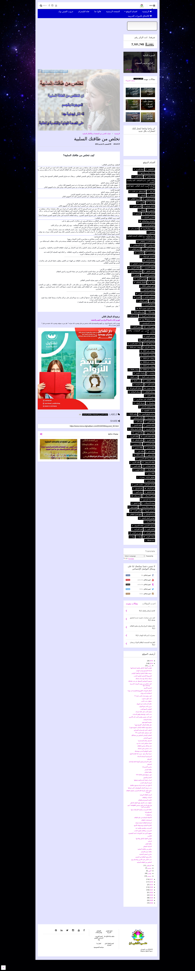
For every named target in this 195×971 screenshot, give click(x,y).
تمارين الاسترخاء (147, 767)
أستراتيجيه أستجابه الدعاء (144, 756)
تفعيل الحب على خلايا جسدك (144, 712)
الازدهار (152, 191)
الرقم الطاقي (136, 249)
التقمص (138, 214)
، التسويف (151, 169)
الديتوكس (151, 245)
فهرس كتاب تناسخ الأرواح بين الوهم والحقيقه (105, 320)
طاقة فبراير (150, 448)
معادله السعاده (147, 719)
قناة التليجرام (84, 11)
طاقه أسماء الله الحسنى (146, 459)
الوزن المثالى (143, 301)
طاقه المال (150, 470)
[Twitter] (67, 930)
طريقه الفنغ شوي (147, 722)
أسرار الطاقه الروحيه (146, 795)
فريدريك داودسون (148, 499)
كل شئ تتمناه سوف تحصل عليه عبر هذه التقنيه (148, 101)
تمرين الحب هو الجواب (145, 706)
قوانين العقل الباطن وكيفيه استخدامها (141, 668)
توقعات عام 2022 (148, 355)
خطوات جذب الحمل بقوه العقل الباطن (141, 803)
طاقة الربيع (150, 433)
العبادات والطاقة (147, 797)
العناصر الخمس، (149, 275)
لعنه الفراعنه (138, 529)
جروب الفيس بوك (66, 11)
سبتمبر (149, 868)
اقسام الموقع (132, 11)
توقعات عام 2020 (135, 347)
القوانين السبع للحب (146, 709)
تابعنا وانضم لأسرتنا (109, 931)
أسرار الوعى (138, 177)
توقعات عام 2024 (148, 362)
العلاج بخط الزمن (136, 271)
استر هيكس (150, 177)
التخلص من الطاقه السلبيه (144, 862)
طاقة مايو (151, 451)
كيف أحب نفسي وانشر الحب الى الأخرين (140, 717)
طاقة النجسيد (150, 444)
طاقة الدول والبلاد (136, 429)
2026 (151, 903)
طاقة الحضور (150, 425)
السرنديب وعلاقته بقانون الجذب (143, 830)
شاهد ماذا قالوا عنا (109, 936)
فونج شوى (134, 507)
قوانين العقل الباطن (148, 518)
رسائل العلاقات (149, 392)
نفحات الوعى (150, 537)
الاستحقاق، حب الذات (138, 191)
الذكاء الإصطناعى (138, 245)
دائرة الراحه (139, 384)
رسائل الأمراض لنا (136, 388)
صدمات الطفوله (149, 410)
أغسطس (148, 865)
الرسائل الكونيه (149, 249)
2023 (151, 895)
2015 (151, 661)
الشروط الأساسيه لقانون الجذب (143, 676)
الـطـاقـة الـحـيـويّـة (146, 693)
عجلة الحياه (150, 481)
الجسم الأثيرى (148, 688)
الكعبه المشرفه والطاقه (145, 800)
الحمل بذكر (134, 228)
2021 (151, 890)
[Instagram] (52, 5)
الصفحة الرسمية (113, 11)
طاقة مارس (139, 448)
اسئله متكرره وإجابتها (147, 173)
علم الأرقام (150, 488)
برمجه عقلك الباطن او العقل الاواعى (141, 673)
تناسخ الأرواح (150, 344)
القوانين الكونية (142, 279)
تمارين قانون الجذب (148, 340)
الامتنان (143, 195)
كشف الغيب (150, 529)
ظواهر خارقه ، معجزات (146, 477)
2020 (151, 887)
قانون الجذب (137, 511)
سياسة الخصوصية (99, 947)
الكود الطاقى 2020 (148, 286)
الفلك (152, 279)
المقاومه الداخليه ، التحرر (146, 293)
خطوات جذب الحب (146, 701)
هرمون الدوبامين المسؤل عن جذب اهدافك (140, 681)
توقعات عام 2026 (148, 370)
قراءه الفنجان (150, 514)
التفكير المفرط (149, 214)
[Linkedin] (62, 930)
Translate (131, 559)
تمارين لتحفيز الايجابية (134, 115)
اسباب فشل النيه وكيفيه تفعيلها (143, 780)
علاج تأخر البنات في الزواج (144, 704)
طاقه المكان (148, 772)
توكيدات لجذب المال (148, 377)
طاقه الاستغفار (149, 462)
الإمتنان (152, 195)
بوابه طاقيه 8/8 (139, 312)
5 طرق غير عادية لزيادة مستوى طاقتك (141, 785)
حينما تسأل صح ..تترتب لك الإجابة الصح (141, 754)
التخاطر (149, 764)
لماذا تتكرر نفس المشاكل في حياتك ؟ (102, 456)
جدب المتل (133, 377)
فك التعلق (136, 503)
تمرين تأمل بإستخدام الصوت (148, 91)
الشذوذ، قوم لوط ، (148, 256)
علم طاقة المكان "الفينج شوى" (143, 725)
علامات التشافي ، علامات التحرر (144, 485)
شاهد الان (129, 69)
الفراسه (137, 275)
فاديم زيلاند (137, 496)
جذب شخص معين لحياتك (145, 748)
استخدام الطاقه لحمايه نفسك (143, 823)
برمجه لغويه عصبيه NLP (146, 308)
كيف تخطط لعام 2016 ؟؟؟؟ (144, 775)
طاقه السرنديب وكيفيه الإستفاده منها (141, 809)
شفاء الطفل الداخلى (147, 407)
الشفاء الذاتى (150, 260)
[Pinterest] (56, 930)
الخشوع (152, 232)
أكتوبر (149, 871)
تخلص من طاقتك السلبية (145, 849)
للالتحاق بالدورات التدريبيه (139, 16)
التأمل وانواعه (139, 78)
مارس (149, 666)
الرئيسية (146, 11)
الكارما (152, 282)
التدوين (152, 210)
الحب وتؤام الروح (148, 228)
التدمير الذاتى (137, 206)
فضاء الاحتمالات (149, 503)
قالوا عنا (98, 11)
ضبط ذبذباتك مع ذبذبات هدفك (144, 678)
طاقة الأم (140, 422)
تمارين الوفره (150, 336)
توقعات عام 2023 (148, 358)
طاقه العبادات (150, 466)
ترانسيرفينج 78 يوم (148, 319)
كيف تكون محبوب (147, 698)
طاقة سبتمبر (137, 444)
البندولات (151, 203)
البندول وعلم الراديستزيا (145, 740)
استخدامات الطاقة (146, 820)
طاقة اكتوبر (150, 422)
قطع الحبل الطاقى (136, 514)
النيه (153, 301)
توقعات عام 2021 (148, 351)
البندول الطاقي (135, 199)
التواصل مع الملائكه (148, 221)
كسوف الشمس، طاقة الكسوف (144, 525)
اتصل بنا (99, 943)
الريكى (150, 841)
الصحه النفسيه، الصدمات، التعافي (143, 264)
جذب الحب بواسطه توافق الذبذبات (142, 714)
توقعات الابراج (149, 347)
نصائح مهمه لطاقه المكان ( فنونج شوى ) (140, 727)
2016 (151, 663)
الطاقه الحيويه (135, 267)
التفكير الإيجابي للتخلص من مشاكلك (141, 735)
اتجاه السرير (140, 169)
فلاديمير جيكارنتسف (148, 507)
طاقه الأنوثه (136, 462)
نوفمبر (149, 873)
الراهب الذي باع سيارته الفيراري (143, 730)
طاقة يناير (141, 451)
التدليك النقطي (147, 846)
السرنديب (151, 253)
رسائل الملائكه (135, 392)
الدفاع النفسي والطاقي (147, 242)
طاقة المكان (139, 440)
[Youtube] (56, 5)
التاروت (142, 203)
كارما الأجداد (150, 522)
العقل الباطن (150, 271)
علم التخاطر (150, 492)
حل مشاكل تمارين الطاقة (144, 746)
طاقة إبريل (150, 418)
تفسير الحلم (137, 327)
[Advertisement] (79, 50)
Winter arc (150, 540)
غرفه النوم (139, 492)
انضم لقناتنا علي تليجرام (109, 944)
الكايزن (149, 836)
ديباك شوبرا (150, 388)
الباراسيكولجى (149, 199)
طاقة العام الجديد (148, 436)
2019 (151, 884)
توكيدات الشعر (140, 373)
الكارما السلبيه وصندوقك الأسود (143, 825)
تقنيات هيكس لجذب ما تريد (144, 743)
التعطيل (143, 210)
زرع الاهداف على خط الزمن (145, 399)
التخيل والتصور (147, 777)
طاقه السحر (148, 769)
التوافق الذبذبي (149, 225)
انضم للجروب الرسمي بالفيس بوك (98, 938)
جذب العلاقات (150, 381)
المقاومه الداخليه (148, 290)
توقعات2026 (135, 370)
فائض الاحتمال (149, 496)
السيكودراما (148, 812)
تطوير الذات (150, 327)
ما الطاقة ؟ (148, 815)
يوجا (133, 537)
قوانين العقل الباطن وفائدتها (144, 838)
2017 (151, 879)
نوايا (140, 537)
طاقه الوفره (139, 470)
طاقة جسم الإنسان (146, 851)
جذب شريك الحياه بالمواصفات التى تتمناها (140, 788)
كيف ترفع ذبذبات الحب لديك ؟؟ (143, 696)
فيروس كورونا (149, 511)
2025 (151, 900)
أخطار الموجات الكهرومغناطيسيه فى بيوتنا (140, 690)
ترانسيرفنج (134, 316)
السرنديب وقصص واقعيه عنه (144, 828)
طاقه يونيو (151, 473)
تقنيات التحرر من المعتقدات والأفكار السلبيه (96, 133)
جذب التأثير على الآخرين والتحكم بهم (141, 859)
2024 (151, 898)
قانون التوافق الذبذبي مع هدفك (143, 751)
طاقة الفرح (150, 440)
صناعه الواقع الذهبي (148, 414)
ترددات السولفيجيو (148, 323)
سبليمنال (151, 403)
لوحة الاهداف (150, 533)
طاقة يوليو (151, 455)
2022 (151, 892)
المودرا (138, 297)
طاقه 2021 (140, 455)
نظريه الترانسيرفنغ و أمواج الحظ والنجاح (140, 761)
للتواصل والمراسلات (98, 931)
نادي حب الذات (137, 533)
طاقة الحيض (138, 425)
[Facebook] (49, 5)
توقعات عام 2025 (148, 366)
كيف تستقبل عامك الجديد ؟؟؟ (143, 733)
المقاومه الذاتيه (149, 297)
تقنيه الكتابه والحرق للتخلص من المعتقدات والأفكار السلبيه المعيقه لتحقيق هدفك (59, 455)
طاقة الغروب (134, 436)
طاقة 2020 (133, 414)
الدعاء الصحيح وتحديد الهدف (144, 670)
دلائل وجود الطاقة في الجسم (144, 857)
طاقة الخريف (150, 429)
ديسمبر (149, 876)
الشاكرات (141, 253)
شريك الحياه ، (140, 403)
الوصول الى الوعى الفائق (133, 91)
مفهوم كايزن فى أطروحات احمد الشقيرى (140, 833)
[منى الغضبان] (142, 6)
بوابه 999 (151, 312)
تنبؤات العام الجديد (136, 344)
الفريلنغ (149, 759)
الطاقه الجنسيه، (149, 267)
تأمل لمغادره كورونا (148, 316)
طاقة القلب (148, 844)
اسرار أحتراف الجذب (146, 783)
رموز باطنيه (150, 396)
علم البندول (138, 488)
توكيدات (151, 373)
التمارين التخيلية (149, 217)
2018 (151, 882)
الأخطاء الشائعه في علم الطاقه (143, 817)
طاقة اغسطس (138, 418)
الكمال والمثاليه (141, 282)
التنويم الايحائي (147, 738)
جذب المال (137, 381)
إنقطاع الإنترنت (149, 305)
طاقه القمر (137, 466)
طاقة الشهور (139, 433)
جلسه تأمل (150, 384)
